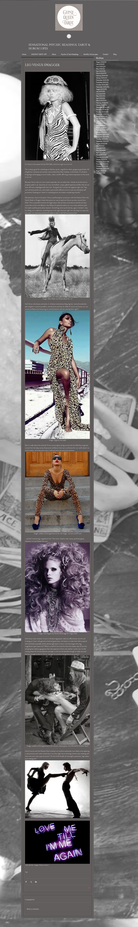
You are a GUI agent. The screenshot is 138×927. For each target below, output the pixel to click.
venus (34, 875)
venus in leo (41, 875)
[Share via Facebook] (26, 882)
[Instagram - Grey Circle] (69, 36)
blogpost (28, 875)
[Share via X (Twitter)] (31, 882)
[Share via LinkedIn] (36, 882)
